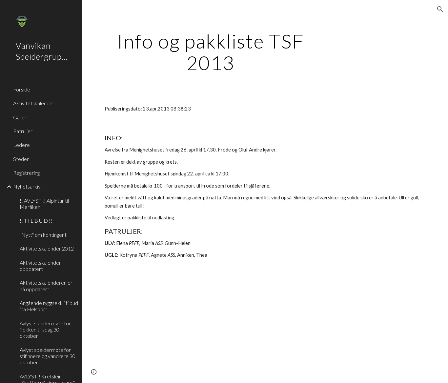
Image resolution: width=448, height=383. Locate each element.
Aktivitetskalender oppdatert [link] (40, 265)
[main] (210, 52)
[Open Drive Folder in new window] (415, 286)
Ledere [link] (21, 145)
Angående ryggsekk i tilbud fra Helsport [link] (49, 306)
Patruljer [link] (22, 131)
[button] (440, 9)
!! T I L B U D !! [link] (36, 220)
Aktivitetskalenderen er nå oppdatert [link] (46, 285)
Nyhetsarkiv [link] (27, 186)
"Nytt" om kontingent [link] (43, 235)
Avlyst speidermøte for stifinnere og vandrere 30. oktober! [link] (48, 356)
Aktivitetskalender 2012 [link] (47, 248)
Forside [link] (21, 89)
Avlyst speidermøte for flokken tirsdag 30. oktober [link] (45, 329)
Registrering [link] (26, 173)
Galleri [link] (20, 117)
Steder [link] (21, 159)
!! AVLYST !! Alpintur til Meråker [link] (44, 203)
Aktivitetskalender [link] (33, 103)
